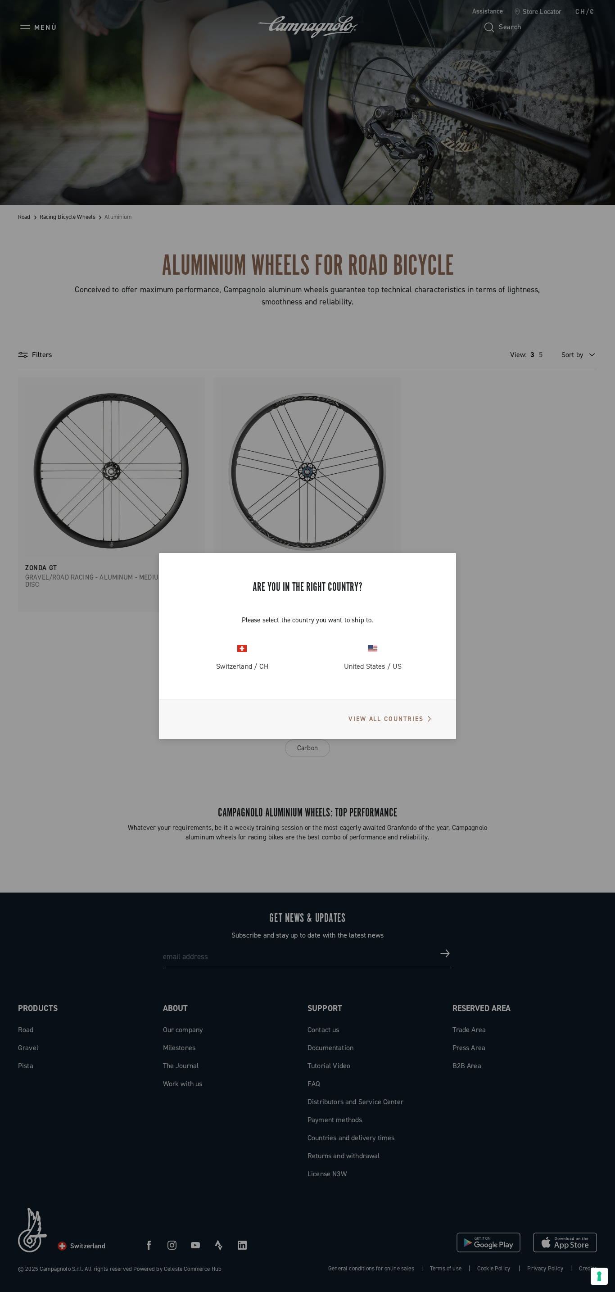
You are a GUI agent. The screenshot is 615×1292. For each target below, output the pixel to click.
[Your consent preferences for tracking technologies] (599, 1276)
